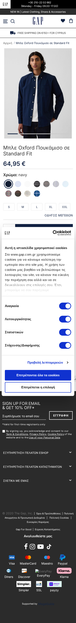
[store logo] (38, 21)
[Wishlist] (63, 21)
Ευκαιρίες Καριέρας (38, 522)
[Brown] (46, 184)
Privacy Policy (38, 434)
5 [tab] (53, 133)
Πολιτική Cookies (59, 517)
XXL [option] (64, 207)
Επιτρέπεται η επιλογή (38, 387)
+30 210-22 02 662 (39, 2)
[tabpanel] (38, 93)
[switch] (65, 319)
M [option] (23, 207)
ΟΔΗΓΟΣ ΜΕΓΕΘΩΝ (59, 215)
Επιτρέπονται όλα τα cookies (38, 375)
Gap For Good (23, 529)
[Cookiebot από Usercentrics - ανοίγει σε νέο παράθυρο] (53, 233)
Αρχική (7, 43)
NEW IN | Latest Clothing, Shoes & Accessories (38, 11)
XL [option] (50, 207)
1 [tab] (13, 133)
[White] (27, 184)
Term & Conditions (17, 434)
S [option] (9, 207)
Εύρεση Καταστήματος (47, 529)
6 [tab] (63, 133)
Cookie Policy (56, 434)
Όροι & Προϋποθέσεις (49, 513)
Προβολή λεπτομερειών (45, 362)
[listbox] (38, 208)
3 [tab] (33, 133)
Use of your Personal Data (44, 437)
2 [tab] (23, 133)
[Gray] (37, 184)
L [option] (37, 207)
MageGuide (46, 604)
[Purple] (27, 193)
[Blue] (18, 184)
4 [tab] (43, 133)
